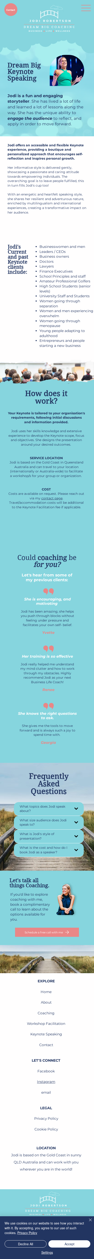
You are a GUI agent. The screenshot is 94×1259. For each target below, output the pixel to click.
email (46, 1092)
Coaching (46, 1013)
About (46, 1002)
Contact (46, 1045)
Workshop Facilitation (46, 1023)
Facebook (46, 1071)
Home (46, 992)
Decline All (25, 1244)
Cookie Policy (46, 1129)
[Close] (87, 1222)
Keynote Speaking (46, 1034)
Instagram (46, 1082)
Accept (69, 1244)
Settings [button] (47, 1252)
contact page (52, 498)
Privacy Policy (46, 1118)
